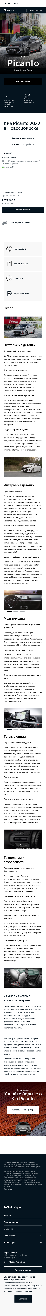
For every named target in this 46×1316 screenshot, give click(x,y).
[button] (9, 611)
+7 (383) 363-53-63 (16, 1262)
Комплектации (35, 10)
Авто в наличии (11, 1222)
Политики (28, 1291)
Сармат (14, 3)
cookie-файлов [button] (33, 1286)
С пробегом (28, 144)
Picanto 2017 (9, 157)
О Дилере (8, 1229)
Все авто (16, 144)
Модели (7, 1215)
